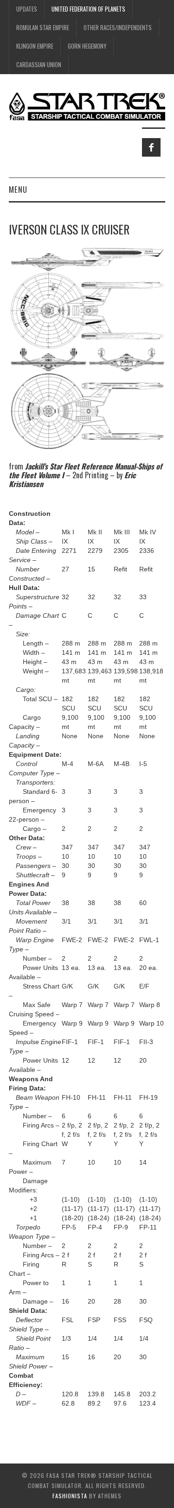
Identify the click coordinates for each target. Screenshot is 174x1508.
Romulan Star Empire (42, 27)
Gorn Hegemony (87, 46)
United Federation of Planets (88, 9)
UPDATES (26, 9)
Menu (18, 189)
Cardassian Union (38, 64)
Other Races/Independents (118, 27)
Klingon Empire (34, 46)
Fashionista (69, 1495)
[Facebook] (151, 147)
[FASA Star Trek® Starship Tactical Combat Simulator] (87, 106)
